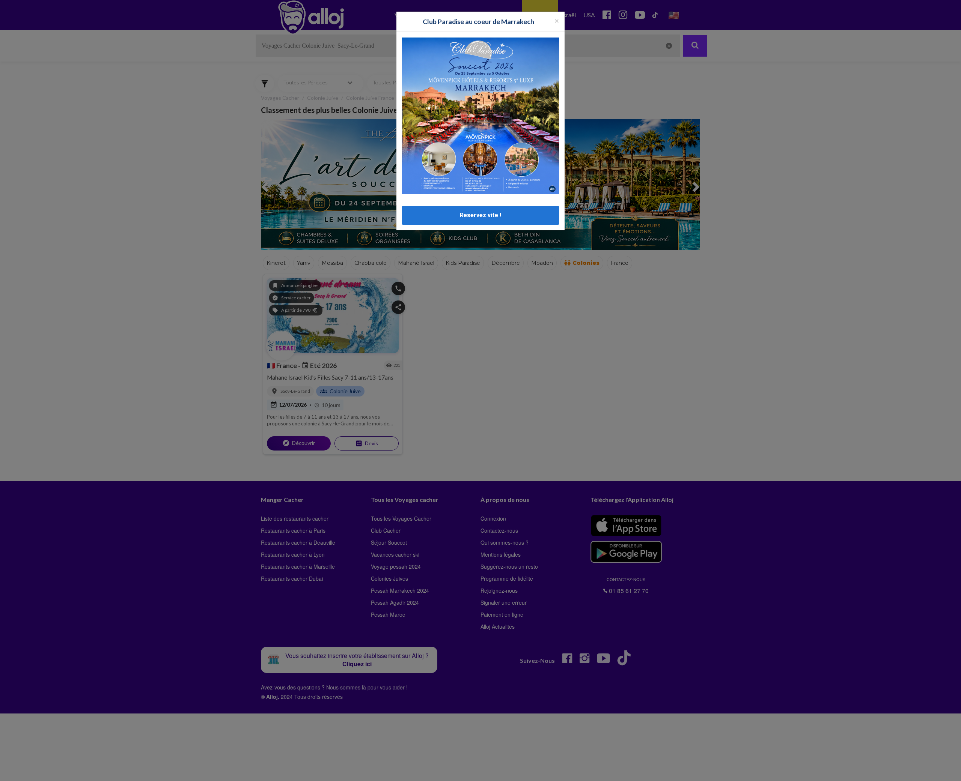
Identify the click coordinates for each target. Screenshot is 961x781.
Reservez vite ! (480, 215)
